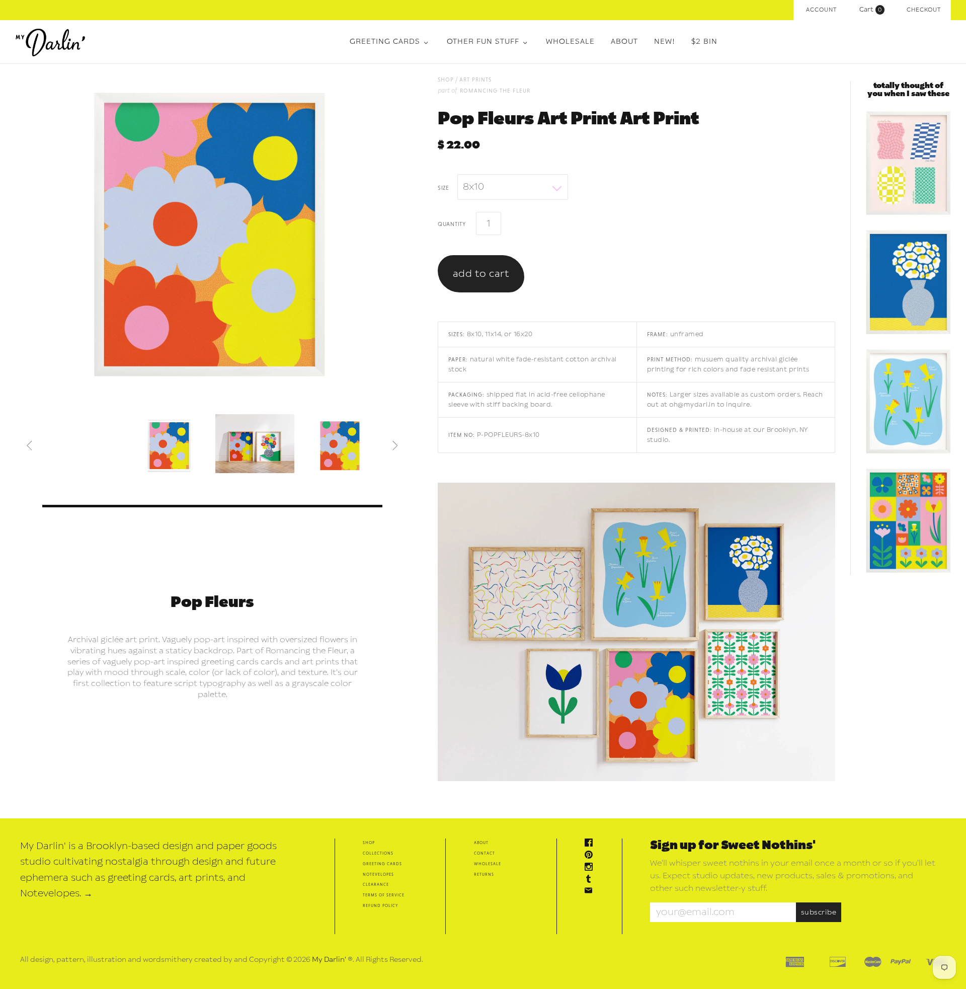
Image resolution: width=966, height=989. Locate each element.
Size (443, 187)
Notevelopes (378, 874)
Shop (369, 842)
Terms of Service (384, 894)
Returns (484, 874)
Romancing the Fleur (495, 90)
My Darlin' (329, 959)
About (624, 41)
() (873, 10)
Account (821, 10)
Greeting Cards (385, 41)
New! (664, 41)
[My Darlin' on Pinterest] (591, 856)
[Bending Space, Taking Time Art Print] (908, 164)
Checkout (924, 10)
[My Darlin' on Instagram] (591, 868)
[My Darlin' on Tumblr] (591, 880)
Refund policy (380, 905)
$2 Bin (704, 41)
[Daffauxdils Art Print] (908, 402)
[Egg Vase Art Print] (908, 283)
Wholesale (570, 41)
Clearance (376, 884)
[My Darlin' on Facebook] (591, 844)
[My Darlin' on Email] (591, 891)
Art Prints (475, 79)
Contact (484, 853)
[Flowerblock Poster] (908, 521)
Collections (378, 853)
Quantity (452, 223)
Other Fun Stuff (483, 41)
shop (446, 79)
